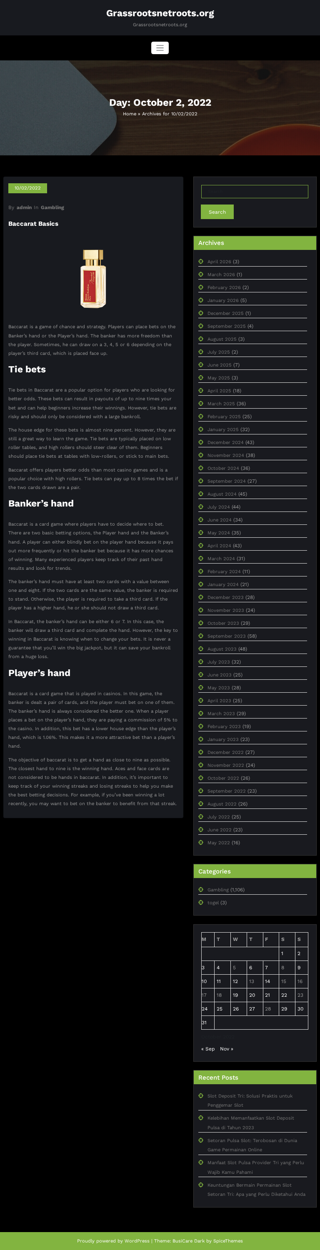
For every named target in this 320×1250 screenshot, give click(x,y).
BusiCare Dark (188, 1241)
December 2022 (226, 752)
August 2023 (222, 649)
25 (219, 1009)
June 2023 (220, 675)
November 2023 (226, 610)
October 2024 (223, 468)
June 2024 (220, 520)
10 (204, 981)
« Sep (208, 1049)
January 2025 (223, 429)
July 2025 (219, 352)
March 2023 (221, 713)
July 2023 (219, 662)
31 (204, 1022)
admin (24, 207)
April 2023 (219, 701)
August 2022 (222, 804)
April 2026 (219, 261)
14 (267, 981)
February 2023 (224, 726)
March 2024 (221, 558)
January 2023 (223, 739)
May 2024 (219, 533)
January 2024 (223, 584)
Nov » (226, 1049)
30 (300, 1009)
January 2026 (223, 300)
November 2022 (226, 765)
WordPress (137, 1241)
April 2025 (219, 391)
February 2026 (224, 287)
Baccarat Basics (33, 223)
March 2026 (221, 274)
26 (236, 1009)
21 (267, 995)
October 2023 (223, 623)
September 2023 (227, 636)
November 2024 (226, 455)
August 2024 (222, 494)
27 (252, 1009)
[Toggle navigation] (160, 48)
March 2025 (221, 404)
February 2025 (224, 416)
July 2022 (219, 817)
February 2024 (224, 571)
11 (219, 981)
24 (205, 1009)
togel (213, 903)
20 (252, 995)
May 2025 (219, 378)
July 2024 (219, 507)
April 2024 (219, 546)
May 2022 (219, 843)
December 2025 (226, 313)
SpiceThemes (228, 1241)
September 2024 (227, 481)
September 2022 (227, 791)
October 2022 (223, 778)
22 (284, 995)
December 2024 (226, 442)
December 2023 (226, 597)
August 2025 (222, 339)
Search (217, 212)
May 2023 (219, 688)
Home (129, 114)
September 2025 (227, 326)
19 (235, 995)
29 (284, 1009)
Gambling (52, 207)
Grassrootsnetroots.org (160, 12)
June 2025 (220, 365)
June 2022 (220, 830)
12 (235, 981)
